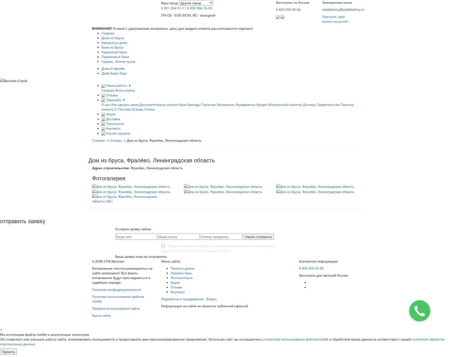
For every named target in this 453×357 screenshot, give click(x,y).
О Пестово (122, 109)
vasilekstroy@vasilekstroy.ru (343, 9)
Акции (175, 282)
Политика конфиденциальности (116, 289)
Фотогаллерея (182, 277)
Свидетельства (328, 104)
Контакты (178, 291)
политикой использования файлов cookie (296, 339)
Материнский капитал (285, 104)
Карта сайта (101, 315)
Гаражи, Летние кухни (118, 61)
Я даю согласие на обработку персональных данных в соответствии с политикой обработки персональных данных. (219, 248)
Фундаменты (246, 104)
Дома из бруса (112, 37)
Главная (107, 33)
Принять (8, 351)
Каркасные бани (114, 51)
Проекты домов (182, 268)
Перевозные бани (115, 56)
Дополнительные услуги (158, 104)
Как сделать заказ (125, 104)
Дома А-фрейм (113, 68)
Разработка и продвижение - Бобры (189, 298)
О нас (105, 104)
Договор (309, 104)
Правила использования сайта (115, 308)
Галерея (107, 90)
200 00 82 (288, 9)
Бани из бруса (112, 47)
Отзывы (137, 109)
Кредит (261, 104)
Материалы (226, 104)
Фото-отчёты (125, 90)
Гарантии (208, 104)
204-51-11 (173, 8)
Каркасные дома (114, 42)
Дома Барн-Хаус (114, 73)
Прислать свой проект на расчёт (335, 19)
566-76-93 (199, 8)
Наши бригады (189, 104)
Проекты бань (181, 273)
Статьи (149, 109)
